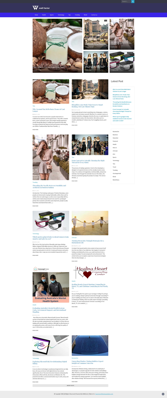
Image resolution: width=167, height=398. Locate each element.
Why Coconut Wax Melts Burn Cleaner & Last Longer (49, 67)
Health (44, 15)
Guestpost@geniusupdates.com (104, 394)
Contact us (94, 15)
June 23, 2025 (115, 70)
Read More (35, 129)
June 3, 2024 (75, 291)
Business (115, 135)
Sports (52, 15)
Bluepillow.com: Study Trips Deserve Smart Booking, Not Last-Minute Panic (96, 43)
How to (115, 147)
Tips (69, 15)
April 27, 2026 (38, 70)
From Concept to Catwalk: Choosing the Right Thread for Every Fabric (95, 66)
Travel (114, 167)
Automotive (75, 358)
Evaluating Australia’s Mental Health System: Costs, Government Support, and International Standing (49, 310)
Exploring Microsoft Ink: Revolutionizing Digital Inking (50, 363)
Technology (61, 15)
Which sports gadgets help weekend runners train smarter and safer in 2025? (121, 66)
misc (114, 154)
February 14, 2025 (77, 246)
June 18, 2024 (37, 315)
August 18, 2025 (89, 47)
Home (36, 15)
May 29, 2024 (36, 366)
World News (116, 180)
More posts (70, 385)
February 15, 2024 (77, 366)
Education (115, 138)
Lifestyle (74, 237)
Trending (77, 15)
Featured (115, 141)
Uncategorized (117, 173)
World (85, 15)
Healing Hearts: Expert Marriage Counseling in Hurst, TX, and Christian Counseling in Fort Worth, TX (90, 286)
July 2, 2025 (114, 47)
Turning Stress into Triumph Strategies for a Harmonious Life (88, 242)
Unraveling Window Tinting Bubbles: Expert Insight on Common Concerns (87, 362)
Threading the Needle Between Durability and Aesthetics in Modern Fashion (121, 43)
